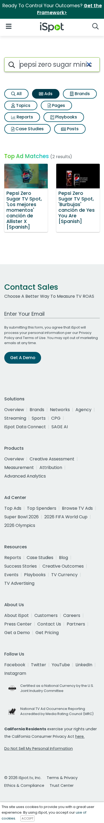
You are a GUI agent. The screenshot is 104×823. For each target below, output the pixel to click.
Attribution (50, 467)
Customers (46, 615)
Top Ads (12, 508)
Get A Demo (22, 358)
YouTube (61, 665)
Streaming (15, 418)
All (18, 94)
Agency (83, 410)
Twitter (38, 665)
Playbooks (65, 117)
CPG (56, 418)
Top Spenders (41, 508)
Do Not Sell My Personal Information (38, 748)
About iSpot (16, 615)
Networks (60, 410)
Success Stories (20, 566)
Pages (58, 105)
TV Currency (64, 575)
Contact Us (49, 624)
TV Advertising (19, 583)
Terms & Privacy (62, 777)
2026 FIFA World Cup (65, 517)
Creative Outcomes (63, 566)
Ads (48, 94)
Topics (22, 105)
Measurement (19, 467)
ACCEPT (27, 818)
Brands (82, 94)
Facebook (14, 665)
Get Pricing (47, 633)
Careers (71, 615)
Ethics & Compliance (24, 785)
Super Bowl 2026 (21, 517)
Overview (14, 410)
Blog (63, 557)
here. (80, 736)
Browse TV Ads (77, 508)
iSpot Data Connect (25, 427)
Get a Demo (17, 633)
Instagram (15, 673)
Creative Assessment (52, 459)
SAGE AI (59, 427)
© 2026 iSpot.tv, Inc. (22, 777)
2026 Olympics (19, 525)
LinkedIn (83, 665)
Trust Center (62, 785)
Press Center (18, 624)
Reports (24, 117)
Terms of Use (34, 338)
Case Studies (29, 129)
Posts (72, 129)
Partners (76, 624)
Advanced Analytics (25, 476)
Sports (39, 418)
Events (11, 575)
